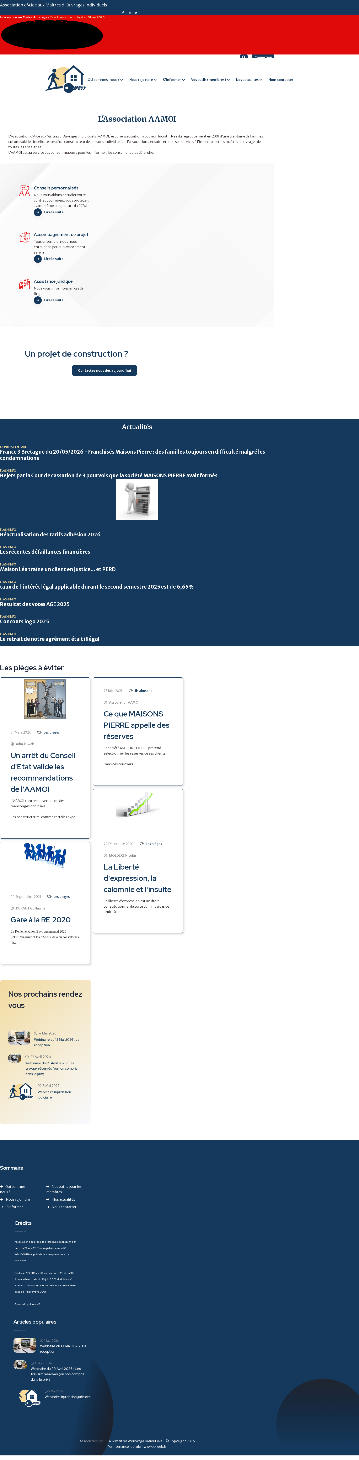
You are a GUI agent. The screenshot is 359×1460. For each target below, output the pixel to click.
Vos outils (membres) (208, 80)
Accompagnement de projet (61, 234)
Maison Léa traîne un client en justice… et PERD (58, 569)
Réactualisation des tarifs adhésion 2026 (50, 535)
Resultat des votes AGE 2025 (35, 604)
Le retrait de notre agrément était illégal (50, 639)
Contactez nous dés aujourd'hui (104, 370)
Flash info (8, 471)
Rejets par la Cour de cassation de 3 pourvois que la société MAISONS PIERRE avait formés (109, 476)
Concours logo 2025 (24, 622)
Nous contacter (281, 80)
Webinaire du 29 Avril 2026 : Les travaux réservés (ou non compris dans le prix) (51, 1068)
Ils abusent (143, 691)
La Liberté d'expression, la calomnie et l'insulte (137, 878)
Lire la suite (54, 212)
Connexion (263, 57)
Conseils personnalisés (56, 188)
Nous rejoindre (141, 80)
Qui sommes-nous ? (103, 80)
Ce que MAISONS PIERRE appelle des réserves (137, 725)
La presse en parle (14, 447)
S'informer (172, 80)
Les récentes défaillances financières (45, 552)
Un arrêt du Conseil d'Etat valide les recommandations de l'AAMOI (43, 772)
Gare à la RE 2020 (41, 920)
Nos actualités (247, 80)
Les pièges (52, 732)
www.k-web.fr (155, 1446)
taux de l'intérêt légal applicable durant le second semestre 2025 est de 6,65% (97, 587)
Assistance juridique (53, 281)
